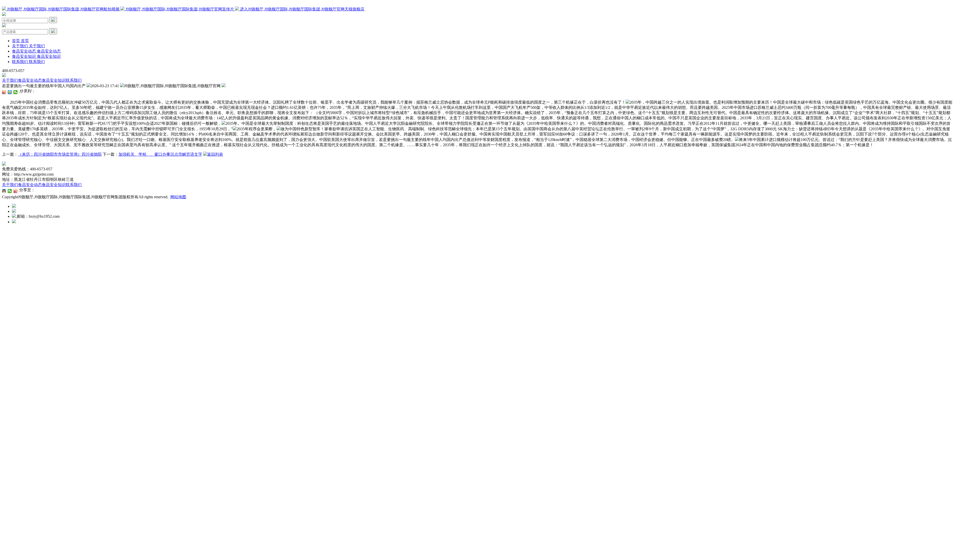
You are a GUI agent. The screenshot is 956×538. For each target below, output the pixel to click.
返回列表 (215, 154)
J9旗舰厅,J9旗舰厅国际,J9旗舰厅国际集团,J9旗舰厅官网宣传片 (179, 9)
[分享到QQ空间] (10, 92)
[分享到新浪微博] (4, 92)
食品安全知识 (54, 80)
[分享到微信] (15, 92)
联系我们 (74, 80)
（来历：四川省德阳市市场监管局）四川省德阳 (60, 154)
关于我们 (10, 80)
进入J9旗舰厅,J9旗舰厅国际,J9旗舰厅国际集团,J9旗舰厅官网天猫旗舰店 (301, 9)
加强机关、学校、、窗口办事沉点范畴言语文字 (160, 154)
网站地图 (178, 197)
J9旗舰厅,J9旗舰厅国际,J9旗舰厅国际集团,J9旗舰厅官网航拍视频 (63, 9)
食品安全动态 (30, 80)
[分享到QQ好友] (4, 191)
